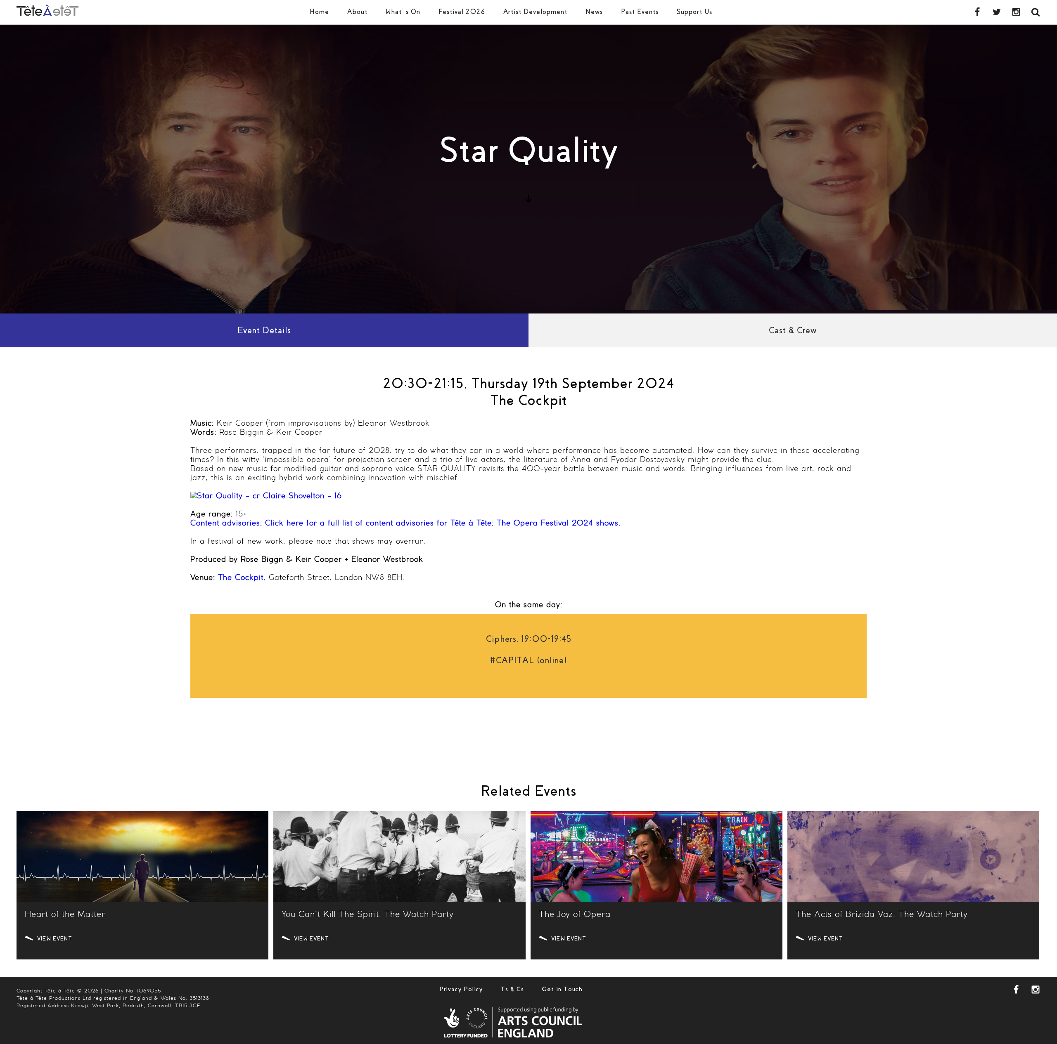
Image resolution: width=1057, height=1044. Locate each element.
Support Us (694, 11)
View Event (54, 939)
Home (319, 11)
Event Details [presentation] (264, 330)
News (594, 11)
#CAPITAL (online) (528, 660)
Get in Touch (562, 989)
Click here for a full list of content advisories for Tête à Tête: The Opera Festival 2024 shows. (405, 523)
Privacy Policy (461, 989)
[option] (528, 169)
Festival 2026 (461, 11)
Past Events (640, 11)
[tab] (264, 330)
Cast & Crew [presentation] (793, 330)
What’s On (403, 11)
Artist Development (535, 11)
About (357, 11)
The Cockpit (240, 578)
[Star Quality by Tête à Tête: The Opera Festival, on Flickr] (266, 496)
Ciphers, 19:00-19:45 (528, 638)
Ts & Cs (512, 989)
